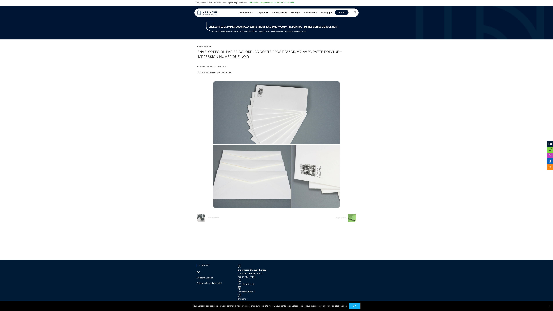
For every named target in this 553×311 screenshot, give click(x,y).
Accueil (215, 31)
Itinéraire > (243, 299)
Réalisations (310, 12)
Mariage (295, 12)
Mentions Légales (205, 277)
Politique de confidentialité (209, 283)
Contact (342, 12)
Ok (354, 306)
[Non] (549, 305)
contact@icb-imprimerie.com (235, 3)
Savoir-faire (278, 12)
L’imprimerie (245, 12)
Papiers (261, 12)
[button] (355, 13)
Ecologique (326, 12)
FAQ (198, 272)
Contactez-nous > (246, 291)
